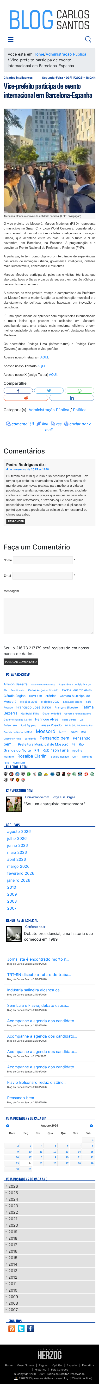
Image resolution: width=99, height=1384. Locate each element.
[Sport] (17, 779)
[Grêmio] (80, 774)
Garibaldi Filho (30, 713)
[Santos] (6, 779)
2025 (13, 1192)
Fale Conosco (59, 1369)
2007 (12, 908)
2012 (12, 1277)
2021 (12, 1218)
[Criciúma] (46, 774)
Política (80, 409)
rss (59, 423)
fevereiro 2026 (20, 873)
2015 (12, 1257)
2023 (13, 1205)
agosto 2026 (19, 831)
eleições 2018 (28, 701)
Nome (8, 560)
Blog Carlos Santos (23, 20)
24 (30, 1163)
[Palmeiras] (92, 774)
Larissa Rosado (51, 725)
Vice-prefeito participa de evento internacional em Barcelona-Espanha (48, 91)
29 (92, 1163)
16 (17, 1157)
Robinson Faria (56, 750)
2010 (11, 887)
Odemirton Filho (12, 738)
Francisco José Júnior (33, 707)
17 (30, 1157)
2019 (12, 1231)
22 (92, 1157)
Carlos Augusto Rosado (43, 690)
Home (38, 54)
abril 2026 (16, 859)
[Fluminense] (69, 774)
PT (73, 744)
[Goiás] (74, 774)
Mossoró (45, 731)
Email (8, 575)
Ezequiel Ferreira (72, 701)
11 (41, 1151)
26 (54, 1163)
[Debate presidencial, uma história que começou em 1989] (14, 934)
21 (79, 1157)
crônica (50, 696)
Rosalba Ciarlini (32, 756)
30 (17, 1169)
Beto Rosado (18, 690)
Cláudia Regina (14, 696)
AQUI (44, 357)
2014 (12, 1264)
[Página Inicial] (50, 1353)
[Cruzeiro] (52, 774)
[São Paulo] (12, 779)
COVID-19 (35, 696)
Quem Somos (25, 1365)
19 (54, 1157)
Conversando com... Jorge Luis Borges (50, 797)
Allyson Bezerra (16, 684)
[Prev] (7, 1126)
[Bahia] (17, 774)
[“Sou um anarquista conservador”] (14, 804)
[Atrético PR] (11, 774)
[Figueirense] (58, 774)
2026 (13, 1186)
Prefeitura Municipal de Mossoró (43, 744)
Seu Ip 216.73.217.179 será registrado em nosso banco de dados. (46, 650)
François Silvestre (66, 707)
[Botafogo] (23, 774)
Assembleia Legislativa (43, 684)
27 (67, 1163)
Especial (72, 1365)
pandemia (30, 738)
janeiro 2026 (18, 880)
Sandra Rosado (60, 756)
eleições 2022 (50, 701)
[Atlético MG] (5, 774)
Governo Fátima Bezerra (77, 713)
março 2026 (18, 866)
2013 (12, 1270)
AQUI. (41, 366)
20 (67, 1157)
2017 (12, 1244)
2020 (13, 1225)
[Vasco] (23, 779)
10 (30, 1151)
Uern (75, 756)
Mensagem (11, 591)
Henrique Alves (46, 719)
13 (67, 1151)
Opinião (57, 1365)
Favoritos (88, 1365)
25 (40, 1163)
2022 (13, 1212)
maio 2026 (17, 852)
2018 (12, 1238)
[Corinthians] (34, 774)
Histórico (40, 1369)
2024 (13, 1199)
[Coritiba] (40, 774)
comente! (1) (23, 423)
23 (17, 1163)
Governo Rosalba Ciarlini (17, 719)
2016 (12, 1251)
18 (40, 1157)
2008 (12, 901)
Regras (43, 1365)
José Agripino (28, 725)
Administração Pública (66, 54)
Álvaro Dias (19, 762)
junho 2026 (17, 845)
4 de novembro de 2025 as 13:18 (27, 469)
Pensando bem (54, 737)
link (45, 423)
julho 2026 (17, 838)
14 (79, 1151)
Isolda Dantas (69, 719)
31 (30, 1169)
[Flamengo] (63, 774)
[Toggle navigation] (10, 39)
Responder (16, 521)
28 (79, 1163)
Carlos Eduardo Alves (77, 690)
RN (36, 750)
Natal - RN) (78, 732)
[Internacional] (86, 774)
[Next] (91, 1126)
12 (54, 1151)
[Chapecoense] (29, 774)
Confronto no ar (35, 927)
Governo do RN (52, 713)
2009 (12, 894)
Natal (63, 732)
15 (92, 1151)
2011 (12, 1283)
